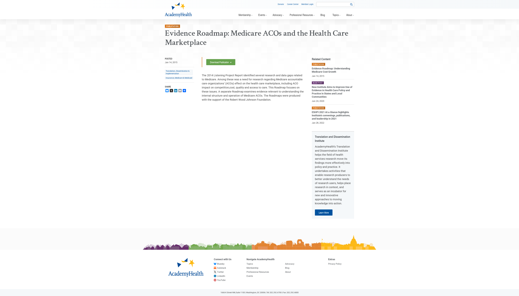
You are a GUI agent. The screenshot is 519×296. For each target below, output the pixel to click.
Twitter (220, 272)
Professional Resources (258, 272)
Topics (250, 264)
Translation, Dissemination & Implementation (177, 72)
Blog (287, 268)
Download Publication (219, 62)
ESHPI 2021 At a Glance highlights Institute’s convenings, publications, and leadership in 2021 (331, 115)
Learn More (324, 212)
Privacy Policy (335, 264)
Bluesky (220, 264)
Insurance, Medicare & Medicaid (179, 78)
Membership (252, 268)
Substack (221, 268)
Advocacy (289, 264)
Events (250, 276)
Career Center (293, 4)
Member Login (307, 4)
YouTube (221, 280)
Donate (281, 4)
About (288, 272)
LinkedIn (221, 276)
